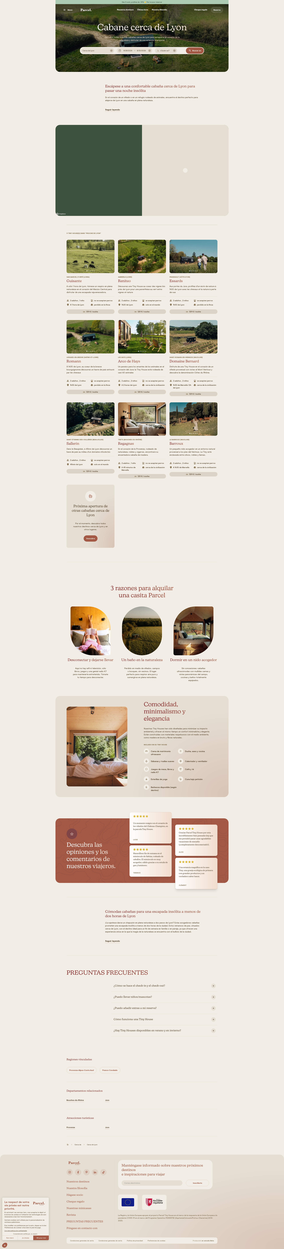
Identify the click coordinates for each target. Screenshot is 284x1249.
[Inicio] (86, 10)
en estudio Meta (208, 1241)
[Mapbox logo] (61, 214)
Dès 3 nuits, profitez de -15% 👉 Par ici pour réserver (142, 2)
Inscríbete (197, 1183)
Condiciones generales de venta (82, 1241)
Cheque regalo (200, 10)
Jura (107, 1100)
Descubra (90, 538)
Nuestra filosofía (159, 10)
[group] (90, 256)
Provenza (71, 1127)
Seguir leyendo (112, 109)
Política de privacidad (135, 1241)
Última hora (142, 10)
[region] (98, 170)
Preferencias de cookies (156, 1241)
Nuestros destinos (125, 10)
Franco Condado (109, 1070)
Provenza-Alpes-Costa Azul (81, 1070)
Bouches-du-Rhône (75, 1100)
